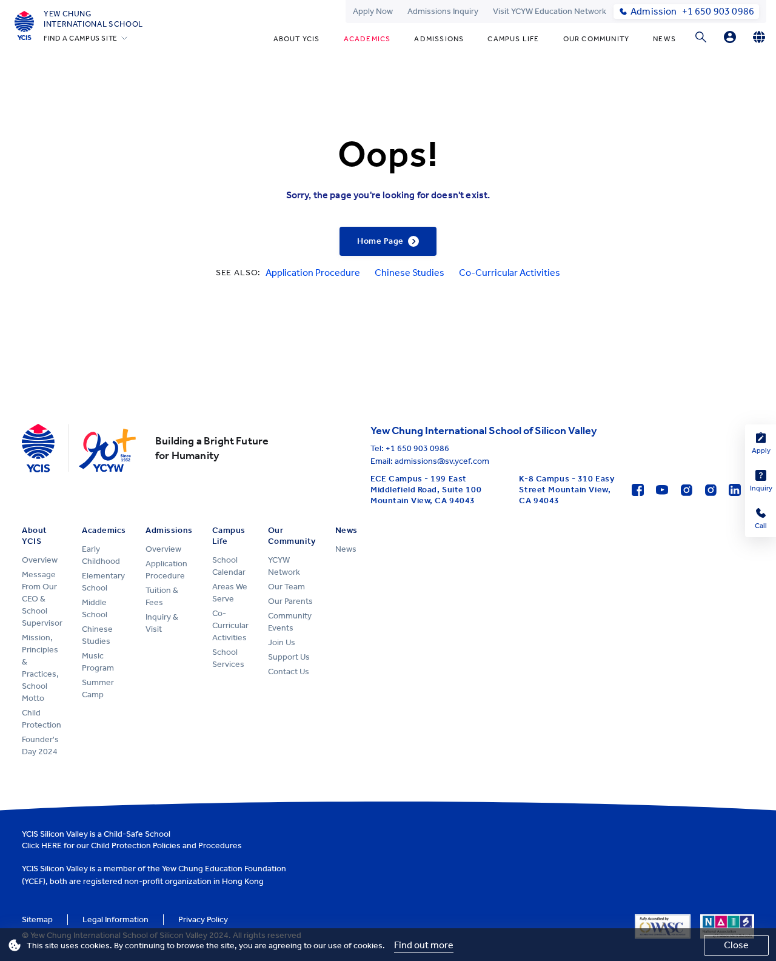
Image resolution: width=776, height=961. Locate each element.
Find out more (423, 945)
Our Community (596, 39)
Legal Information (115, 919)
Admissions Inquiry (442, 11)
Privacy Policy (203, 919)
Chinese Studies (409, 272)
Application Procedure (313, 272)
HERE (51, 845)
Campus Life (513, 39)
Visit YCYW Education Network (549, 11)
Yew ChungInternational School (93, 18)
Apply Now (373, 11)
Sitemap (37, 919)
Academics (367, 39)
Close (736, 945)
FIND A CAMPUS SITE (81, 38)
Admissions (439, 39)
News (664, 39)
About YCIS (296, 39)
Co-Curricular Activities (509, 272)
